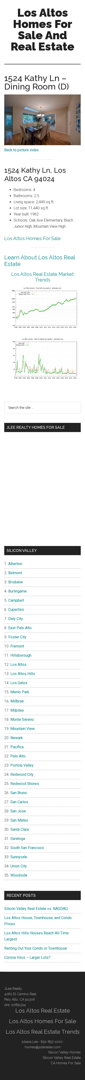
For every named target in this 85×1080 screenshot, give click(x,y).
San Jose (18, 811)
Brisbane (15, 582)
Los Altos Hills (22, 673)
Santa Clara (19, 829)
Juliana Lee (29, 1042)
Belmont (15, 573)
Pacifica (17, 747)
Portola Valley (22, 765)
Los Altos (18, 664)
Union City (18, 866)
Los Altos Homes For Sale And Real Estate (42, 29)
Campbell (16, 600)
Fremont (17, 646)
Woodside (18, 875)
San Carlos (19, 802)
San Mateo (19, 820)
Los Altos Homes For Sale (32, 238)
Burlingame (17, 591)
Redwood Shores (24, 783)
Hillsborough (20, 655)
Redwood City (22, 774)
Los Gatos (18, 683)
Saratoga (17, 838)
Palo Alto (18, 756)
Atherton (15, 563)
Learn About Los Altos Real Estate (39, 261)
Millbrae (17, 701)
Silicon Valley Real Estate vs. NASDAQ (36, 908)
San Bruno (18, 793)
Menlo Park (19, 692)
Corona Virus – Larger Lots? (27, 957)
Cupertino (16, 609)
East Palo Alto (20, 628)
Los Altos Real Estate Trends (43, 1031)
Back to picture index (21, 150)
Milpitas (17, 710)
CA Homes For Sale (66, 1063)
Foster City (17, 637)
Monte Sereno (22, 719)
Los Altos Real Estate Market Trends (42, 277)
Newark (16, 738)
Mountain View (22, 728)
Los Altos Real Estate (42, 1010)
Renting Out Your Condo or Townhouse (35, 948)
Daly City (15, 618)
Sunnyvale (18, 857)
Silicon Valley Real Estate (62, 1058)
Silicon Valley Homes (64, 1052)
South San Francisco (27, 848)
